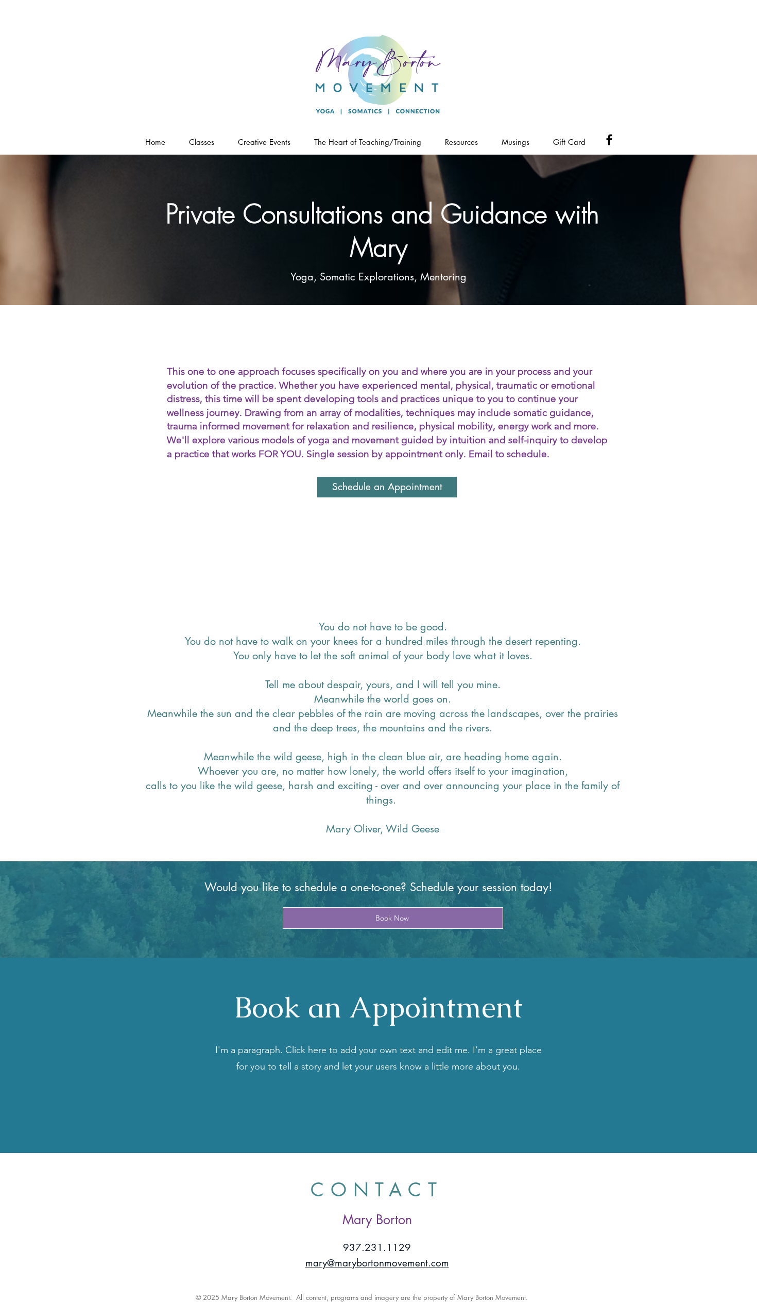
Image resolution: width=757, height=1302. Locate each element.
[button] (201, 142)
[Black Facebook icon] (609, 139)
